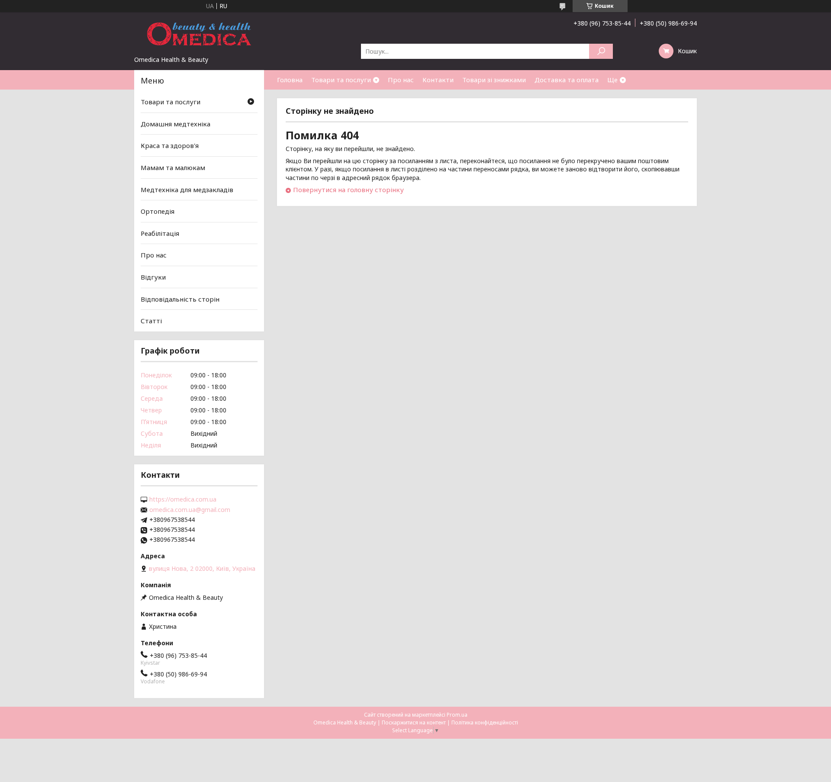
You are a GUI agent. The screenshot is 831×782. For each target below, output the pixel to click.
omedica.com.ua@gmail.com (189, 510)
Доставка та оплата (567, 79)
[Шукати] (601, 51)
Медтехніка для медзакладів (187, 189)
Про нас (401, 79)
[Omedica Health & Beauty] (199, 34)
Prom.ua (457, 714)
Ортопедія (157, 211)
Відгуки (153, 277)
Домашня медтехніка (175, 123)
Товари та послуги (341, 79)
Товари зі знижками (494, 79)
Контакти (438, 79)
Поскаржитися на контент (414, 722)
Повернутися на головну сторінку (348, 189)
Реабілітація (160, 233)
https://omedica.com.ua (182, 499)
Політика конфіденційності (484, 722)
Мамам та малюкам (173, 167)
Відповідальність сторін (180, 299)
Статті (151, 320)
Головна (290, 79)
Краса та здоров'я (170, 145)
